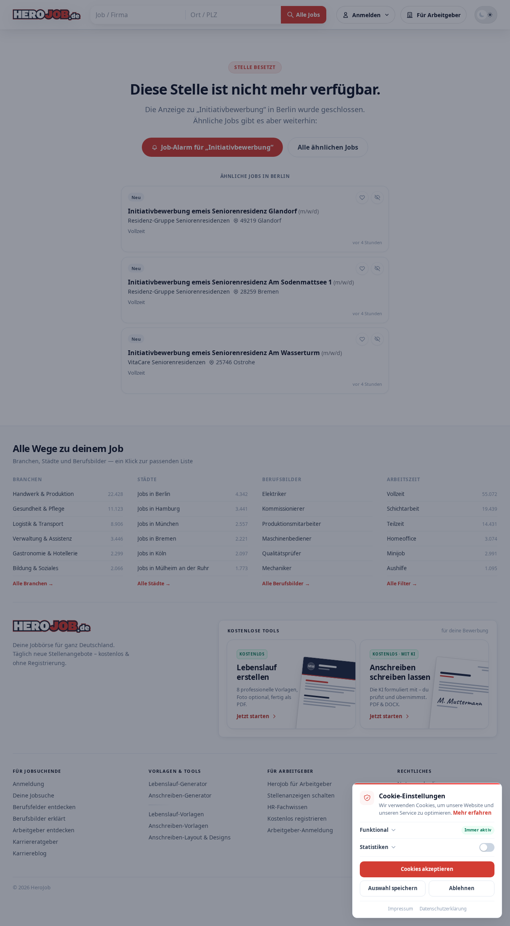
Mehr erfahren (472, 812)
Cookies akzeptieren (427, 869)
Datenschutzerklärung (443, 909)
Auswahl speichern (393, 888)
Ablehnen (462, 888)
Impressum (400, 909)
